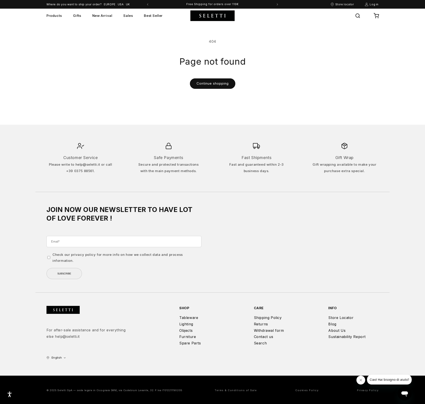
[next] (277, 4)
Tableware (188, 317)
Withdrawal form (269, 330)
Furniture (187, 336)
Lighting (186, 324)
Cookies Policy (307, 390)
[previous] (148, 4)
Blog (332, 324)
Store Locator (341, 317)
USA (121, 4)
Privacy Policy (368, 390)
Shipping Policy (268, 317)
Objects (186, 330)
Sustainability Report (347, 336)
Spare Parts (190, 343)
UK (128, 4)
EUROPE (110, 4)
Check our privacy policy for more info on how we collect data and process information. (117, 257)
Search (260, 343)
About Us (337, 330)
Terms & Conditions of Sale (236, 390)
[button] (358, 16)
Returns (261, 324)
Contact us (263, 336)
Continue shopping (213, 83)
